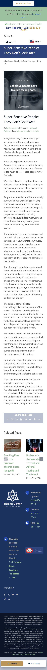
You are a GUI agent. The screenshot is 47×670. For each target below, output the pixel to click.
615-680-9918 (35, 502)
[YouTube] (17, 595)
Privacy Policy (19, 654)
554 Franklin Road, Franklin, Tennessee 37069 (15, 570)
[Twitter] (9, 595)
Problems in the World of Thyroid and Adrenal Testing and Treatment (34, 445)
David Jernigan (12, 128)
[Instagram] (5, 599)
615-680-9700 (35, 515)
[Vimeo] (13, 595)
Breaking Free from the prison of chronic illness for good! (12, 445)
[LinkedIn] (9, 599)
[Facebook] (5, 595)
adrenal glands (23, 131)
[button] (6, 459)
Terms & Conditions (29, 654)
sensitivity (35, 131)
